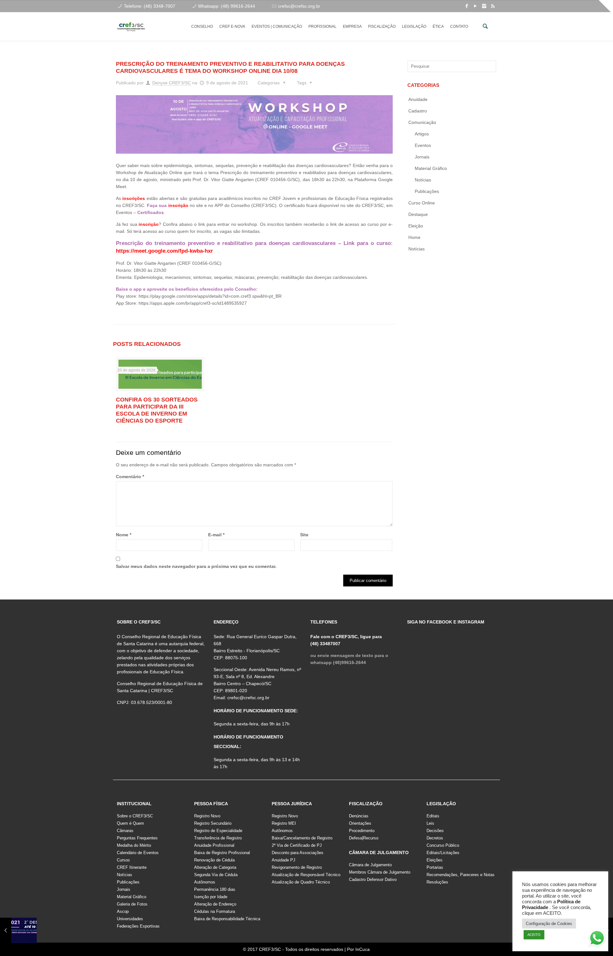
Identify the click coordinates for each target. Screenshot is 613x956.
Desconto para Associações (297, 852)
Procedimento (362, 830)
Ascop (123, 911)
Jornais (422, 156)
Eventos (423, 145)
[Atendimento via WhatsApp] (597, 939)
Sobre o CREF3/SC (135, 816)
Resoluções (437, 882)
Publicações (427, 191)
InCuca (362, 949)
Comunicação (422, 122)
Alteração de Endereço (215, 904)
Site (304, 534)
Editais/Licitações (443, 852)
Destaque (418, 214)
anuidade (418, 99)
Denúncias (358, 816)
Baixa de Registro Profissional (222, 852)
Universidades (130, 918)
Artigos (422, 133)
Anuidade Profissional (214, 845)
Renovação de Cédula (214, 860)
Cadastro (417, 110)
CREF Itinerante (132, 867)
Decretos (435, 838)
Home (414, 237)
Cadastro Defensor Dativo (373, 879)
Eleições (435, 860)
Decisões (435, 830)
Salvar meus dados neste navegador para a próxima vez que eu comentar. (196, 566)
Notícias (423, 179)
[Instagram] (484, 6)
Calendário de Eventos (138, 852)
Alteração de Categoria (215, 867)
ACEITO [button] (534, 935)
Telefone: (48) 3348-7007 (149, 6)
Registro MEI (284, 823)
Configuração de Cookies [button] (549, 923)
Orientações (360, 823)
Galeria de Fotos (132, 904)
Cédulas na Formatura (214, 911)
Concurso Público (443, 845)
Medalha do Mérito (134, 845)
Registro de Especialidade (218, 830)
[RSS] (492, 6)
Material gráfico (431, 168)
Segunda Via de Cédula (216, 874)
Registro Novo (207, 816)
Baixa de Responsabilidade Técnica (227, 918)
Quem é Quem (130, 823)
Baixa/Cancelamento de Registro (302, 838)
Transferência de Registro (218, 838)
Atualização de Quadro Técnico (301, 882)
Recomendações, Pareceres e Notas (461, 874)
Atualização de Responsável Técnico (306, 874)
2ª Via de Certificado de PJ (297, 845)
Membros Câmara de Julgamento (379, 872)
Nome (123, 534)
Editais (433, 816)
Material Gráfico (131, 896)
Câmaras (125, 830)
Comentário (130, 476)
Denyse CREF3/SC (171, 82)
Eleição (415, 225)
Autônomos (204, 882)
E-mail (216, 534)
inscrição (178, 205)
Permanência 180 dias (214, 889)
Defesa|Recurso (363, 838)
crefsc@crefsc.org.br (299, 6)
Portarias (435, 867)
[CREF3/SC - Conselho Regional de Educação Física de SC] (131, 21)
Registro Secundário (212, 823)
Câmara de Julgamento (370, 864)
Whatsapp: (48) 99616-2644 (226, 6)
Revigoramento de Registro (297, 867)
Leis (430, 823)
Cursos (123, 860)
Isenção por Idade (210, 896)
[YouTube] (475, 6)
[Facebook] (467, 6)
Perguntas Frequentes (137, 838)
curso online (421, 202)
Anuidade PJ (283, 860)
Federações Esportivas (138, 926)
